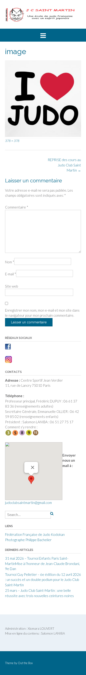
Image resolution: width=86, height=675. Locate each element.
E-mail (10, 274)
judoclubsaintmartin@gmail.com (28, 502)
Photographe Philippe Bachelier (28, 540)
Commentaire (16, 207)
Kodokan (58, 534)
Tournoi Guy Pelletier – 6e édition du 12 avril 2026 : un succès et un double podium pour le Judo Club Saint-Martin (43, 579)
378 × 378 (12, 141)
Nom (9, 262)
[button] (31, 480)
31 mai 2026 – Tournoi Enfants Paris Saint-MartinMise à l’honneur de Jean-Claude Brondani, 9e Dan (42, 563)
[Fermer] (32, 467)
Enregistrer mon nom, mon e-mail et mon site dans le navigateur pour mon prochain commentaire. (42, 313)
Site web (11, 286)
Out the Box (25, 663)
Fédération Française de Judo (27, 534)
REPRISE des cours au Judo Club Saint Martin (64, 165)
